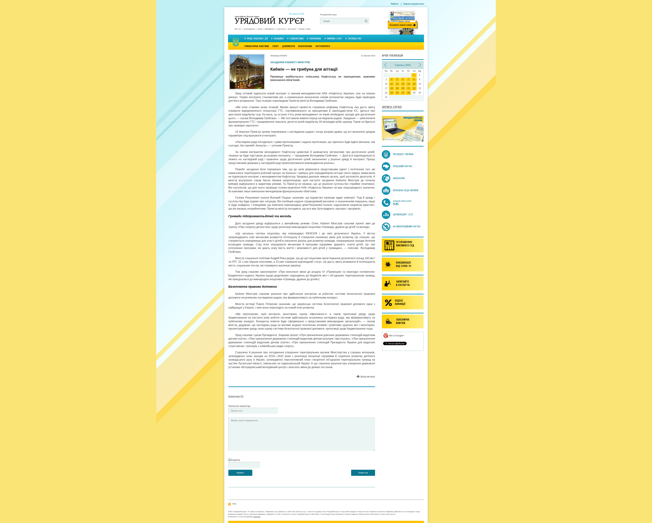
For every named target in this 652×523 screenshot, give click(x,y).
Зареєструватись (413, 3)
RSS (234, 504)
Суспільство (354, 38)
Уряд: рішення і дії (257, 38)
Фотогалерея (322, 46)
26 (397, 92)
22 (414, 88)
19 (397, 88)
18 (392, 88)
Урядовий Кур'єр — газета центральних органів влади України (269, 16)
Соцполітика (297, 38)
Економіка (315, 38)
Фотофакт (292, 29)
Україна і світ (334, 38)
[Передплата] (403, 140)
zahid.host (256, 517)
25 (392, 92)
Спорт (275, 46)
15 (414, 84)
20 (403, 88)
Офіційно (279, 38)
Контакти (281, 29)
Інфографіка (305, 46)
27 (403, 92)
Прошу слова (305, 29)
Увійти (395, 3)
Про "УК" (237, 29)
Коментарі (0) (235, 396)
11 (392, 84)
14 (408, 84)
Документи (288, 46)
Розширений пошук (328, 15)
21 (408, 88)
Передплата (270, 29)
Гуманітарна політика (256, 46)
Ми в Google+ (396, 335)
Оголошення (249, 29)
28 (408, 92)
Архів (259, 29)
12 (397, 84)
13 (403, 84)
